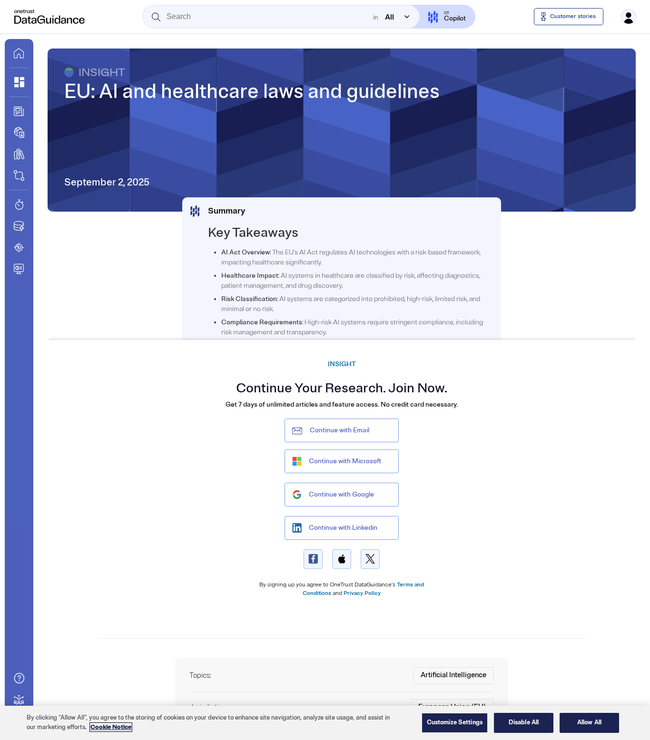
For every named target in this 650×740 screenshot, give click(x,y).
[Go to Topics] (19, 154)
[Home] (50, 17)
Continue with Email (339, 430)
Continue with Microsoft (345, 461)
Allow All (589, 722)
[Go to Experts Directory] (19, 699)
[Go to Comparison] (19, 175)
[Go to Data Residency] (19, 225)
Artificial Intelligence (453, 675)
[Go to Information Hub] (19, 111)
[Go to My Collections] (19, 82)
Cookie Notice (110, 727)
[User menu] (628, 17)
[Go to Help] (19, 678)
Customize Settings (455, 722)
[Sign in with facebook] (313, 559)
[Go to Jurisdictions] (19, 132)
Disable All (524, 722)
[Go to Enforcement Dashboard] (19, 268)
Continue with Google (341, 494)
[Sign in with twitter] (370, 559)
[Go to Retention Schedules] (19, 204)
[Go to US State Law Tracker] (19, 247)
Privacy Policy (362, 593)
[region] (325, 723)
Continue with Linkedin (343, 528)
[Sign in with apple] (341, 559)
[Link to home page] (19, 53)
